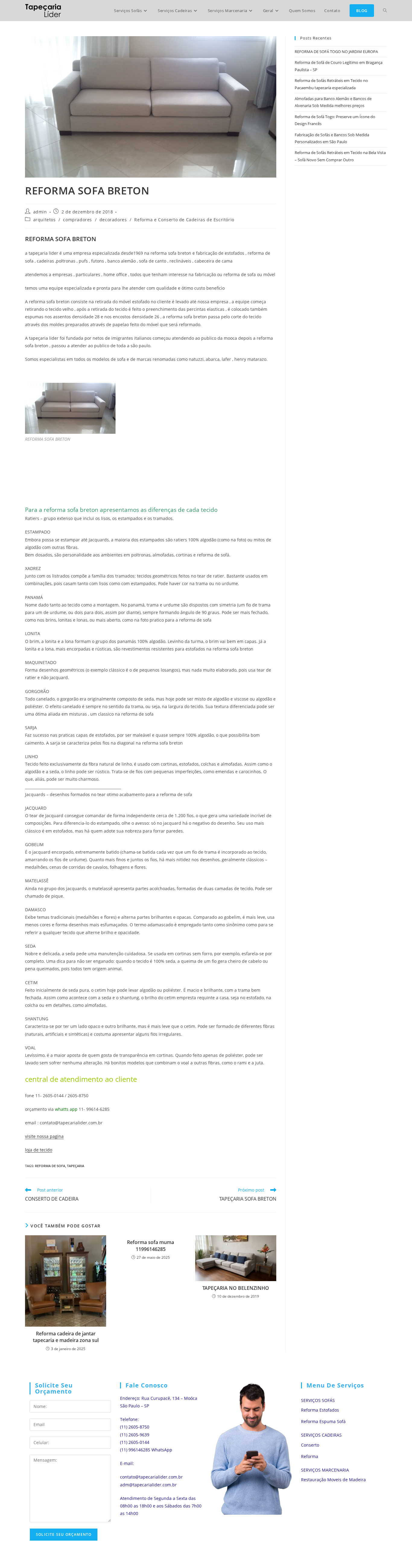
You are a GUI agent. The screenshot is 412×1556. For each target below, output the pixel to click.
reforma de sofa (50, 1166)
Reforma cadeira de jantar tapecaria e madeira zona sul (66, 1336)
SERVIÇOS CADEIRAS (321, 1435)
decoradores (113, 219)
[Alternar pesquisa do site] (385, 10)
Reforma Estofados (320, 1410)
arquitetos (44, 219)
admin (40, 212)
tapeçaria (75, 1166)
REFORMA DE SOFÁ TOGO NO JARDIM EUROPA (336, 51)
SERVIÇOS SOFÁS (318, 1400)
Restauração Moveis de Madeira (333, 1479)
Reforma (309, 1456)
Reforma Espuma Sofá (323, 1421)
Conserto (310, 1445)
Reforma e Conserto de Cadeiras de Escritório (184, 219)
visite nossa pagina (44, 1136)
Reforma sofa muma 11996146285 (150, 1245)
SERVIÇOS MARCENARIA (325, 1470)
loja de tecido (38, 1150)
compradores (77, 219)
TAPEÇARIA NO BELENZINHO (235, 1288)
